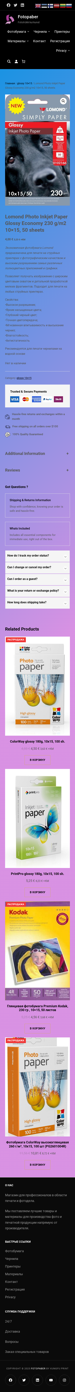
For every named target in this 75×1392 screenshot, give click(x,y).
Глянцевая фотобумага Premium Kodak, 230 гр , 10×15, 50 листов (37, 1008)
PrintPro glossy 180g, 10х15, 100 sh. (37, 874)
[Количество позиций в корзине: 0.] (23, 61)
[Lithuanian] (63, 5)
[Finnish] (51, 5)
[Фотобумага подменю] (28, 31)
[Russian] (69, 5)
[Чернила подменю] (49, 31)
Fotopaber (28, 16)
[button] (63, 101)
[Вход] (16, 61)
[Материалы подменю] (28, 41)
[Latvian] (57, 5)
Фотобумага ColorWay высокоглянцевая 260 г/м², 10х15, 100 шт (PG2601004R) (37, 1144)
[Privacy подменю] (69, 50)
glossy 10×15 (24, 83)
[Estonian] (44, 5)
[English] (38, 5)
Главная (10, 83)
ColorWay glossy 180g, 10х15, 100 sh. (37, 741)
